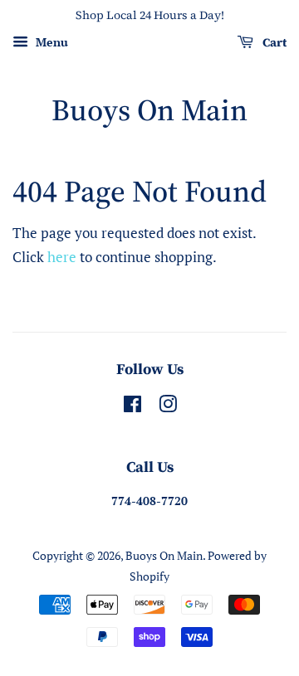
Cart (273, 42)
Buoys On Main (149, 110)
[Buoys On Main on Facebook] (132, 407)
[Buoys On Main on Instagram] (168, 407)
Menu (50, 42)
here (61, 256)
